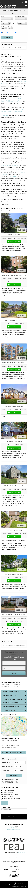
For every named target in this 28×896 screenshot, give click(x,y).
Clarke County (17, 686)
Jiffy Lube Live (22, 172)
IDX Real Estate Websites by (8, 883)
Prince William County (6, 686)
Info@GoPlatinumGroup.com (14, 829)
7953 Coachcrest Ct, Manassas (14, 614)
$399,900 (21, 525)
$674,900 (21, 230)
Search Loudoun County (10, 691)
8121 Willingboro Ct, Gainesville (14, 320)
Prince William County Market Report (10, 745)
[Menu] (26, 6)
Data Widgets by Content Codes (19, 886)
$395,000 (21, 270)
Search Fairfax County (10, 695)
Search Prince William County (12, 699)
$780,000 (21, 570)
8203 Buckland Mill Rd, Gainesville (14, 485)
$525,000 (21, 437)
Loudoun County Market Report (9, 740)
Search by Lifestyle (8, 710)
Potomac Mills (5, 165)
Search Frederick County (10, 702)
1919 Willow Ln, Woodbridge (14, 441)
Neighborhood (20, 16)
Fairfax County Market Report (8, 743)
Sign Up (4, 803)
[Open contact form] (26, 1)
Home (3, 32)
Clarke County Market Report (8, 747)
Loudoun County (5, 684)
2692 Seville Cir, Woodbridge (14, 530)
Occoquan (22, 176)
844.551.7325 (14, 827)
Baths (10, 26)
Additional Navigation (14, 817)
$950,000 (21, 316)
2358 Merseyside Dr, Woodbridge (14, 275)
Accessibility (4, 884)
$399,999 (20, 610)
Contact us (4, 115)
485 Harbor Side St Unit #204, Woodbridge (14, 362)
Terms (10, 884)
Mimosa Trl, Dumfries (14, 234)
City (2, 16)
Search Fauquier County (10, 706)
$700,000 (21, 481)
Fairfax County (17, 684)
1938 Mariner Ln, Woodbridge (14, 406)
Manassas (13, 176)
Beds (2, 26)
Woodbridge (15, 165)
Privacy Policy (21, 852)
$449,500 (21, 402)
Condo (18, 32)
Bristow (4, 174)
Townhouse (11, 32)
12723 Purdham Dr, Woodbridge (14, 574)
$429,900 (21, 358)
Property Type (5, 31)
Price (2, 21)
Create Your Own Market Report (13, 752)
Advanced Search (20, 36)
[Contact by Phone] (22, 1)
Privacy (15, 884)
